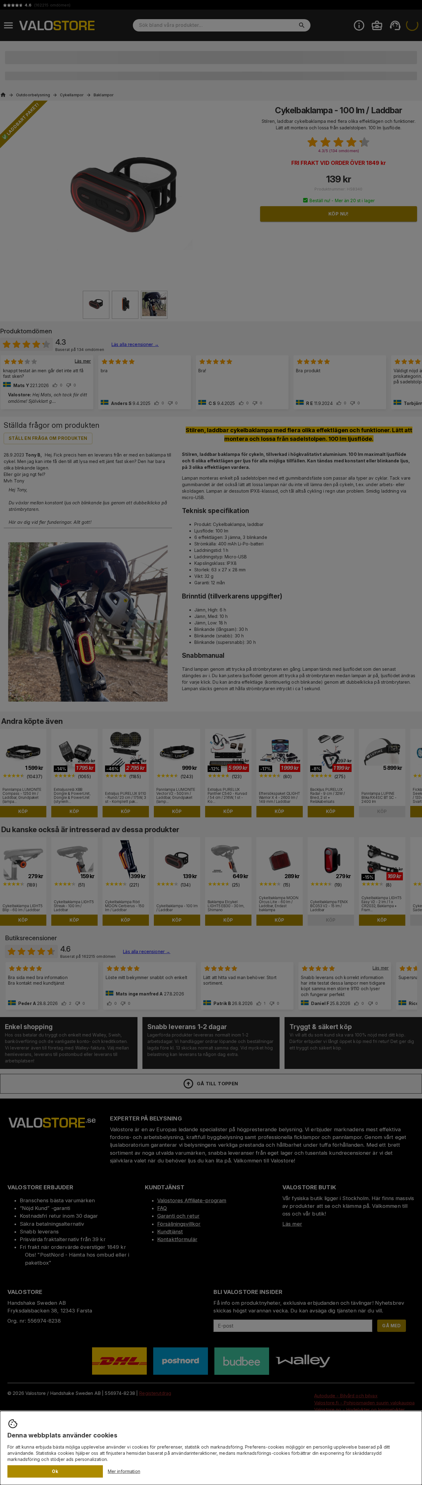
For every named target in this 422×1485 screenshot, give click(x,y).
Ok (55, 1471)
